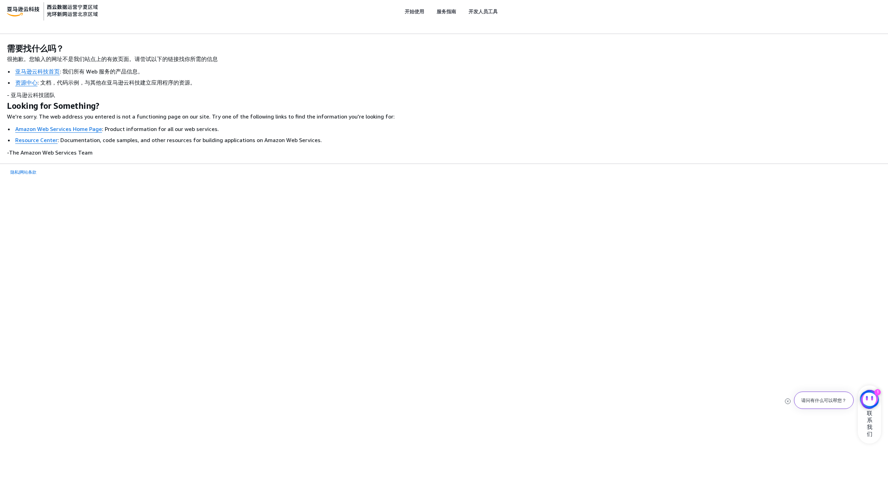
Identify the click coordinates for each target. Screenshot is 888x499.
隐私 (14, 172)
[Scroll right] (503, 11)
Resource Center (36, 140)
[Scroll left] (399, 11)
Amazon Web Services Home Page (58, 128)
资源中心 (26, 82)
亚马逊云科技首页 (37, 71)
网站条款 (28, 172)
